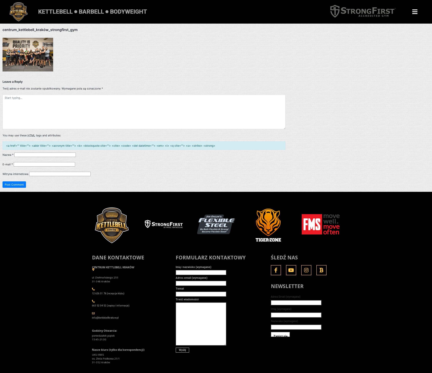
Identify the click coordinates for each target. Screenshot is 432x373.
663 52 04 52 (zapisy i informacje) (110, 305)
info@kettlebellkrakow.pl (105, 317)
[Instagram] (306, 270)
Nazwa (8, 154)
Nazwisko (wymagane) (284, 321)
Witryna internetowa (15, 174)
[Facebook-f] (276, 270)
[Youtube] (291, 270)
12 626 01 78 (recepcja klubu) (108, 293)
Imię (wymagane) (281, 309)
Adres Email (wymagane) (285, 296)
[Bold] (321, 270)
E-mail (8, 164)
